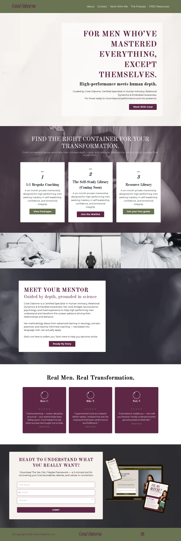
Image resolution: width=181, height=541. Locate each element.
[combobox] (56, 500)
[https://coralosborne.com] (24, 6)
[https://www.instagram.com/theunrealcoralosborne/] (143, 534)
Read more (44, 427)
